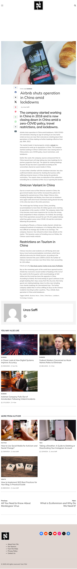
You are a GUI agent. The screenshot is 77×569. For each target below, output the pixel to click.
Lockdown (56, 295)
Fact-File (4, 443)
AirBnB (27, 295)
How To (3, 479)
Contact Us (11, 553)
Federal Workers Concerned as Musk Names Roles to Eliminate (55, 361)
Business (29, 88)
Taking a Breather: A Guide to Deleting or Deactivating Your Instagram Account (57, 447)
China (42, 295)
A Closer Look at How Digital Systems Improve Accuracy (17, 361)
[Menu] (2, 5)
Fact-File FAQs (13, 549)
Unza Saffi (26, 107)
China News (48, 295)
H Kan (52, 366)
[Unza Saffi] (12, 313)
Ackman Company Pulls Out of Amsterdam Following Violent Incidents (18, 398)
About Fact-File (13, 544)
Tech (40, 443)
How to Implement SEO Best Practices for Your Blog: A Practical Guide (19, 483)
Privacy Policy (12, 551)
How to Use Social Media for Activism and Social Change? (19, 447)
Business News (34, 295)
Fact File (14, 366)
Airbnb (53, 145)
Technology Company (26, 298)
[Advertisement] (38, 25)
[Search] (75, 5)
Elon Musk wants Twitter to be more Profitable (46, 266)
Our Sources (12, 546)
